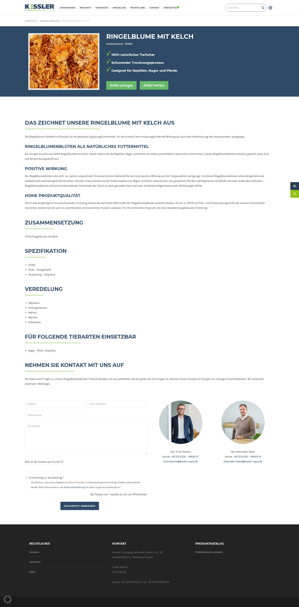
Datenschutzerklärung (74, 487)
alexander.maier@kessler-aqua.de (243, 461)
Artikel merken (154, 85)
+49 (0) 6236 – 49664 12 (184, 456)
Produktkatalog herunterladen (209, 552)
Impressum (34, 552)
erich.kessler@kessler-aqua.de (180, 461)
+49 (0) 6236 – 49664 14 (247, 456)
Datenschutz (35, 561)
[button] (7, 599)
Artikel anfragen (121, 85)
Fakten (32, 571)
